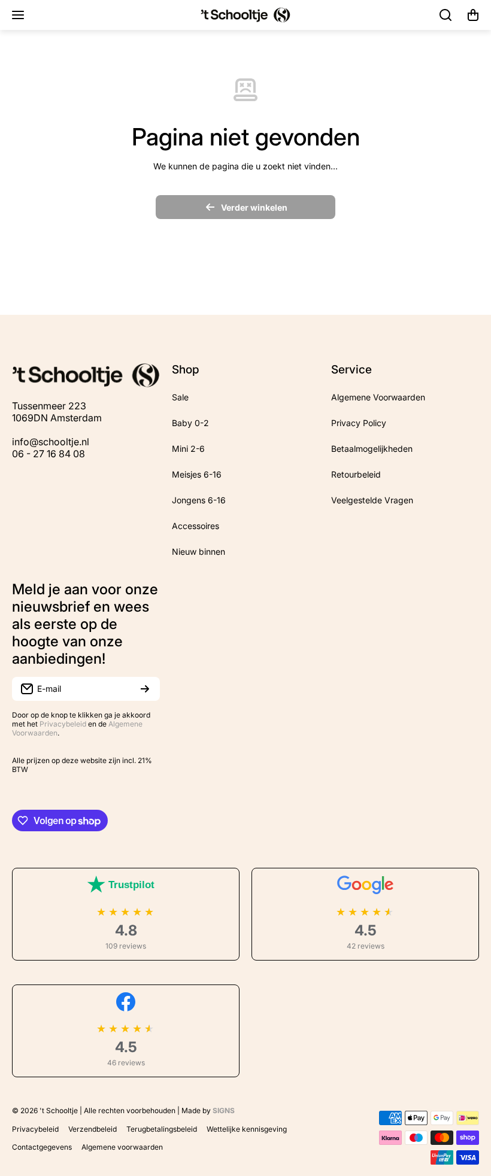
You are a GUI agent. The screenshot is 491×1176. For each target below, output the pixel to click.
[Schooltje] (245, 15)
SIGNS (224, 1110)
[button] (473, 15)
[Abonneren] (145, 689)
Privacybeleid (63, 723)
